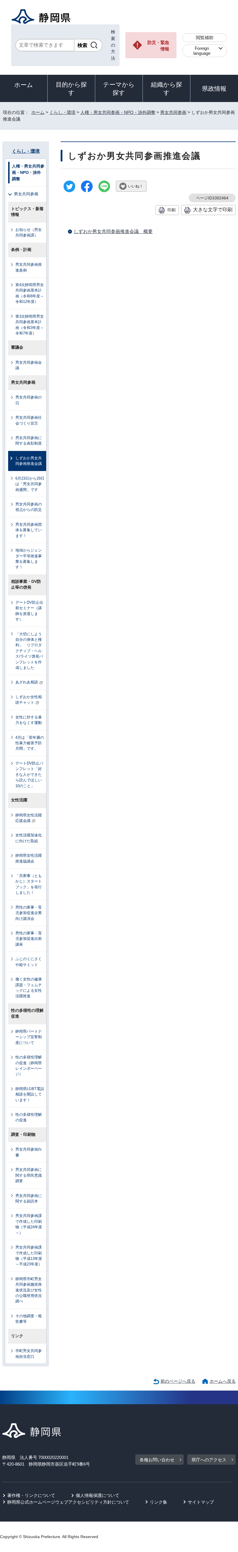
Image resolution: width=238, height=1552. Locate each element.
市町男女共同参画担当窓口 (28, 1353)
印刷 (171, 210)
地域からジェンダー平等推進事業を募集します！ (28, 558)
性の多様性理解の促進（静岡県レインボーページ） (28, 1065)
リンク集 (158, 1502)
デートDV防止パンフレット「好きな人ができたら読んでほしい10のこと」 (29, 774)
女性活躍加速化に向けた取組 (28, 838)
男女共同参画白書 (28, 1152)
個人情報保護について (97, 1495)
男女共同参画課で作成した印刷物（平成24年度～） (28, 1224)
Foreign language (201, 51)
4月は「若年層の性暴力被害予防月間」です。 (29, 743)
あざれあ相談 (26, 682)
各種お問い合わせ (157, 1459)
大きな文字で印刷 (212, 209)
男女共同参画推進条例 (28, 267)
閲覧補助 (204, 37)
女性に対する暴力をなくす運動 (28, 720)
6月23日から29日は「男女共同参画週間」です (29, 484)
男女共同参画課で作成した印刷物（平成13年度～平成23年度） (28, 1255)
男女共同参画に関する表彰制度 (28, 440)
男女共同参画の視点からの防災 (28, 507)
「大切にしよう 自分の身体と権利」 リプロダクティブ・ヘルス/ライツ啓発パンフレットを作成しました (30, 651)
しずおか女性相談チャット (28, 700)
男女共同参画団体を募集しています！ (28, 530)
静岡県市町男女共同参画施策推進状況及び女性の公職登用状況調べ (28, 1290)
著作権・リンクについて (31, 1495)
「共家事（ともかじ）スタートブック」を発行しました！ (28, 884)
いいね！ (135, 186)
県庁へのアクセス (209, 1459)
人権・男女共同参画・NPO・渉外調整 (117, 112)
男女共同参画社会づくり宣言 (28, 420)
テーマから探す (119, 88)
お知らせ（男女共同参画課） (28, 232)
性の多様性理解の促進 (28, 1117)
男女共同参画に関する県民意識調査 (28, 1175)
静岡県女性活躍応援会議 (28, 818)
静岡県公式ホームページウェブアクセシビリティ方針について (68, 1502)
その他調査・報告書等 (28, 1319)
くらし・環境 (62, 112)
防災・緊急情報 (158, 46)
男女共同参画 (173, 112)
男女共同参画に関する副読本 (28, 1198)
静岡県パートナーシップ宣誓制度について (28, 1037)
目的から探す (71, 88)
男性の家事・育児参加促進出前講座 (28, 939)
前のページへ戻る (178, 1381)
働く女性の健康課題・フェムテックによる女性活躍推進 (28, 987)
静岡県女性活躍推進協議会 (28, 858)
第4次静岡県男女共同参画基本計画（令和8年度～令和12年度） (29, 293)
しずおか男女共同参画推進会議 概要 (113, 231)
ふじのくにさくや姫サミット (28, 962)
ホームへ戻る (223, 1381)
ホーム (23, 84)
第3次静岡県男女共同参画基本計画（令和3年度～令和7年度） (29, 324)
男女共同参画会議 (28, 365)
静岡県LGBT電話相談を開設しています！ (29, 1094)
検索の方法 (113, 45)
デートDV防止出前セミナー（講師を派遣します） (29, 610)
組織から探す (166, 88)
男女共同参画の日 (28, 400)
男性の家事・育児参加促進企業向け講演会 (28, 913)
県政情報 (214, 88)
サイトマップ (201, 1502)
